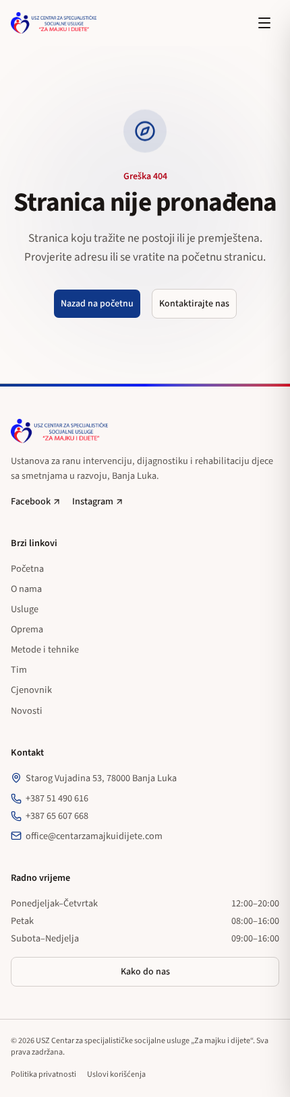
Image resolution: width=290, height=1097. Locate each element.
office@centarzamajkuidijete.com (94, 836)
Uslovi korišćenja (116, 1074)
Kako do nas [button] (145, 971)
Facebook (31, 501)
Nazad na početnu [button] (97, 303)
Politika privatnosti (43, 1074)
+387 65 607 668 (57, 816)
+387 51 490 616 (57, 798)
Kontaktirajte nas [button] (194, 303)
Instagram (92, 501)
